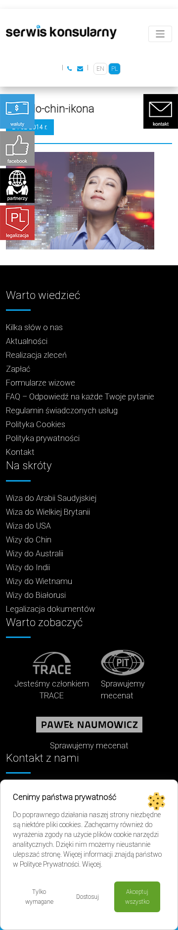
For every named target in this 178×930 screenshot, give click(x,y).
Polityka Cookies (35, 424)
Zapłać (18, 369)
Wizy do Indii (28, 567)
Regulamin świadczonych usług (62, 410)
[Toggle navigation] (160, 34)
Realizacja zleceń (36, 355)
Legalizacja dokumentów (50, 609)
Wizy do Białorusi (36, 595)
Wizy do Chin (28, 539)
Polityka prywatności (43, 438)
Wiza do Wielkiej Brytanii (48, 512)
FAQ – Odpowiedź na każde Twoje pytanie (80, 396)
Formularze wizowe (40, 383)
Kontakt (20, 452)
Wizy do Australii (34, 553)
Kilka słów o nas (34, 327)
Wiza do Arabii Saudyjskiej (51, 498)
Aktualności (26, 341)
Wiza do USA (28, 526)
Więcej (91, 864)
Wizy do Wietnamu (39, 581)
